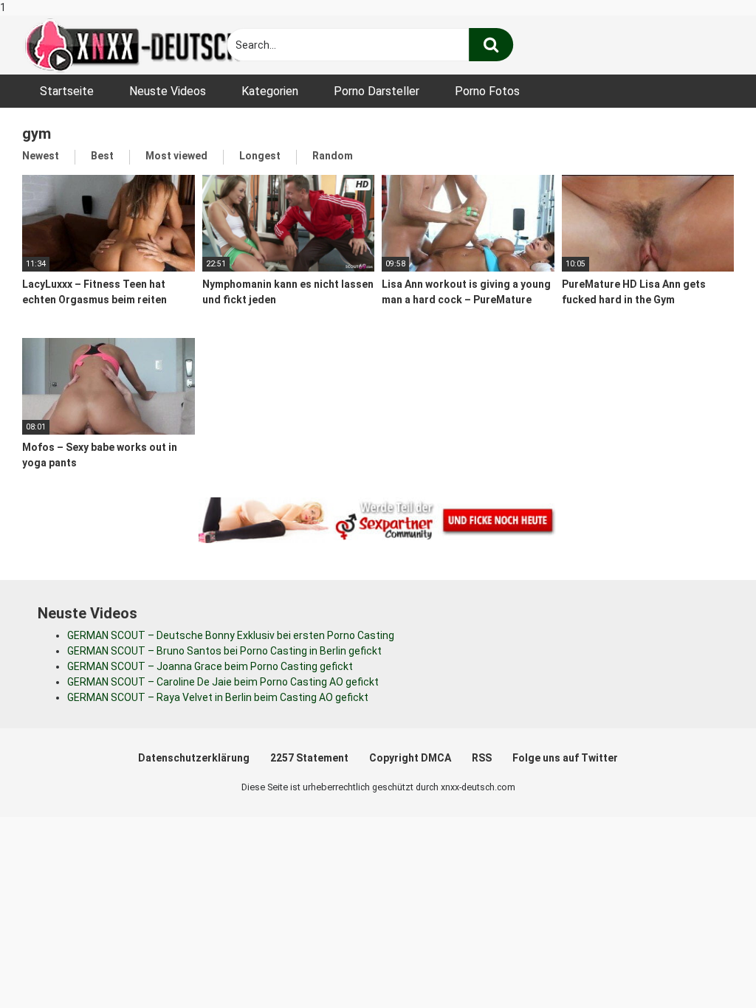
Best (102, 156)
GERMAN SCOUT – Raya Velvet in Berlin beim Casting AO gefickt (217, 697)
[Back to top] (706, 965)
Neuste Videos (167, 91)
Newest (40, 156)
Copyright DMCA (410, 758)
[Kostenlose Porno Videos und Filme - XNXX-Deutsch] (133, 45)
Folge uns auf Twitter (565, 758)
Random (332, 156)
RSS (482, 758)
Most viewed (176, 156)
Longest (260, 156)
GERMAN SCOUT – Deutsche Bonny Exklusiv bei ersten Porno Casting (230, 635)
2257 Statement (309, 758)
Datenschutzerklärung (194, 758)
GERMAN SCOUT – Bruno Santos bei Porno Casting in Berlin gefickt (224, 651)
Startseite (67, 91)
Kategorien (269, 91)
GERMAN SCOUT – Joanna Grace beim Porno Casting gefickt (210, 666)
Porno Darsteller (376, 91)
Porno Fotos (487, 91)
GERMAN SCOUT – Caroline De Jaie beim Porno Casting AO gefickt (223, 682)
